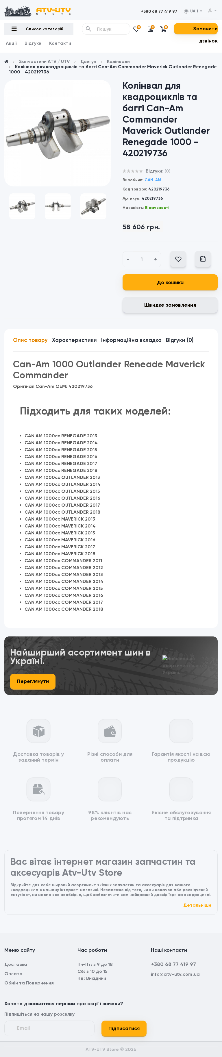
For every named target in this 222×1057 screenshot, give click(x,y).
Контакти (60, 43)
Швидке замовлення (170, 305)
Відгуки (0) (179, 340)
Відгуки (33, 43)
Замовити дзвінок (205, 35)
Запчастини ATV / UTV (44, 61)
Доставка (15, 964)
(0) (167, 171)
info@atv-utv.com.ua (175, 974)
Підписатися (124, 1028)
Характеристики (74, 340)
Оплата (13, 973)
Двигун (88, 61)
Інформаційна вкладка (131, 340)
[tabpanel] (57, 133)
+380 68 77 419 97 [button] (173, 964)
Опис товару (30, 340)
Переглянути (33, 681)
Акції (11, 43)
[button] (159, 11)
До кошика (170, 282)
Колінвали (118, 61)
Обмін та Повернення (29, 983)
